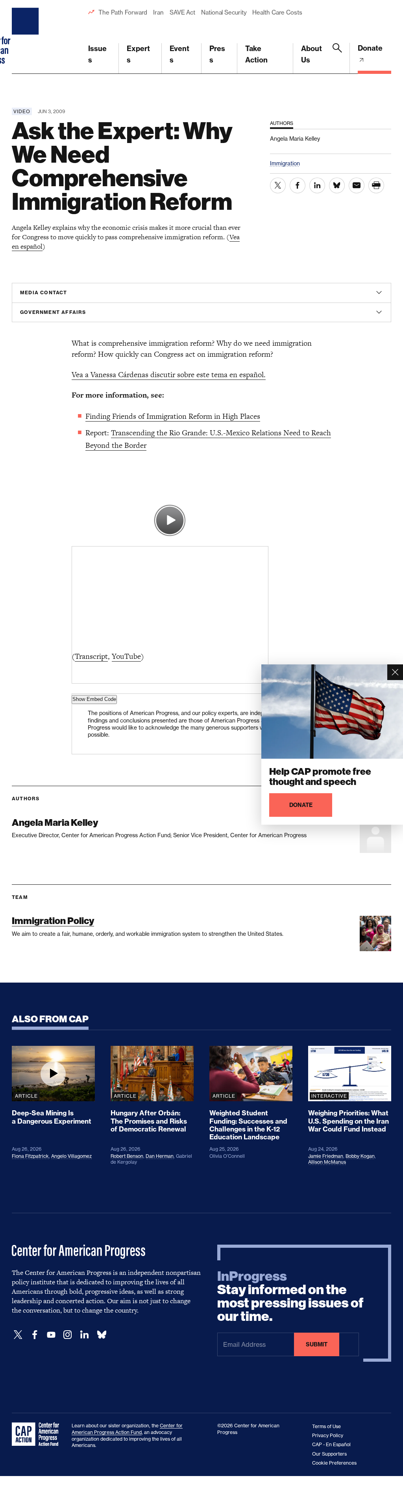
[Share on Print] (376, 185)
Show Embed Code (94, 699)
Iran (158, 12)
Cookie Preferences (334, 1463)
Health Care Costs (277, 12)
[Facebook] (34, 1335)
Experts (138, 54)
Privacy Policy (327, 1435)
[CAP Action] (38, 1434)
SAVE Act (182, 12)
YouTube (126, 656)
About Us (311, 54)
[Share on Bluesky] (337, 185)
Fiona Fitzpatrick (30, 1156)
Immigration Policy (53, 920)
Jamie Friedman (325, 1156)
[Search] (337, 58)
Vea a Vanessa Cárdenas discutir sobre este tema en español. (169, 374)
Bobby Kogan (360, 1156)
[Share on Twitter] (278, 185)
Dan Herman (160, 1156)
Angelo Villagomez (71, 1156)
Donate (370, 48)
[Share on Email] (356, 185)
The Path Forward (122, 12)
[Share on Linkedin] (317, 185)
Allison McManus (327, 1162)
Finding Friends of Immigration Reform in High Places (172, 416)
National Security (223, 12)
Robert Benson (127, 1156)
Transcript (91, 656)
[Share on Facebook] (297, 185)
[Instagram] (67, 1335)
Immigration (285, 163)
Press (217, 54)
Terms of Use (326, 1426)
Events (179, 54)
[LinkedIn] (84, 1335)
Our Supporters (329, 1454)
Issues (97, 54)
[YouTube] (51, 1335)
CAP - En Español (331, 1444)
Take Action (256, 54)
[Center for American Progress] (26, 37)
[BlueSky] (101, 1335)
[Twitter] (18, 1335)
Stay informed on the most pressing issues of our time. (290, 1296)
